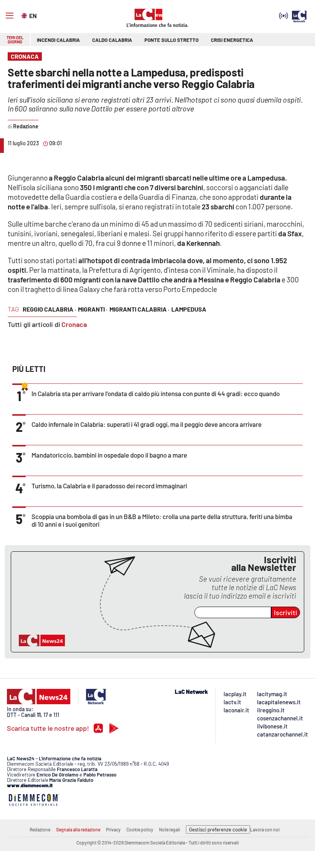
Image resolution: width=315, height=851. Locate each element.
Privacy (113, 829)
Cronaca (74, 324)
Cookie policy (139, 829)
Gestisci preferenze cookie (218, 829)
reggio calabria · (49, 309)
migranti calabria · (139, 309)
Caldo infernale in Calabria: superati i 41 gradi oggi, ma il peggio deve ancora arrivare (147, 424)
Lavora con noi (265, 829)
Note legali (169, 829)
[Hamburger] (9, 16)
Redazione (40, 829)
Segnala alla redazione (78, 829)
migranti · (93, 309)
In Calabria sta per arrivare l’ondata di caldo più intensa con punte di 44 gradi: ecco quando (156, 393)
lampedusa (188, 309)
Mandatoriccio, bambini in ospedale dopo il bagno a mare (109, 455)
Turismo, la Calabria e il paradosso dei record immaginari (109, 485)
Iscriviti (285, 612)
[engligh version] (25, 15)
